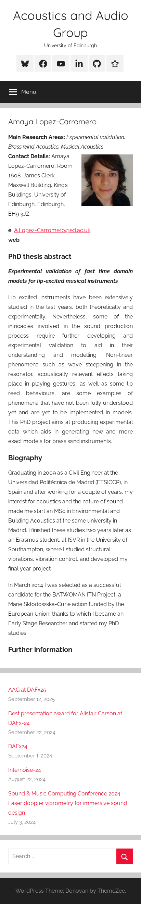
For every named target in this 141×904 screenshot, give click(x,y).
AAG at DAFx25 (27, 690)
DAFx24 (17, 746)
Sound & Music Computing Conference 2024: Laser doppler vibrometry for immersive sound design (67, 803)
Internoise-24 (24, 770)
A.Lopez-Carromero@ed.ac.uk (52, 230)
